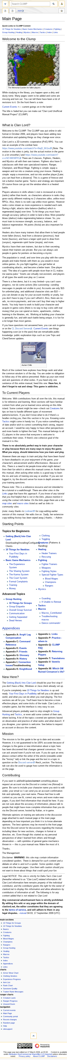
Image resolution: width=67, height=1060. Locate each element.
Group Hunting (8, 32)
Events (23, 648)
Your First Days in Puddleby (23, 693)
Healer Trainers (49, 553)
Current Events (9, 107)
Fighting (57, 29)
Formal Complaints (18, 581)
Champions (50, 582)
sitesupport (7, 1029)
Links (55, 32)
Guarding (46, 598)
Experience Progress (12, 979)
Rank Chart (8, 985)
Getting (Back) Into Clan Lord (21, 683)
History (23, 659)
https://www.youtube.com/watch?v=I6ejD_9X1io (26, 148)
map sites (7, 503)
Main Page (5, 11)
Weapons (46, 568)
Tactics (43, 32)
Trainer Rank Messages (13, 992)
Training (13, 585)
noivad (23, 913)
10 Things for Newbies (11, 29)
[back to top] (34, 1036)
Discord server (25, 762)
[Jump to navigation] (5, 4)
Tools (62, 11)
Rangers (49, 586)
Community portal (10, 1016)
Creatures (48, 29)
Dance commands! (51, 623)
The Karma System (19, 574)
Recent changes (10, 1020)
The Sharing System (19, 571)
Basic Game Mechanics (32, 29)
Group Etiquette (17, 606)
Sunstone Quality (10, 989)
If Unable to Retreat (51, 602)
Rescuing (46, 557)
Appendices (11, 628)
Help (5, 1026)
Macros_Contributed (52, 613)
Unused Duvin (9, 1004)
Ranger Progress (10, 1001)
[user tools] (62, 4)
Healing (19, 32)
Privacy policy (24, 1056)
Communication (17, 613)
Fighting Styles (49, 571)
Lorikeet (29, 511)
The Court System (18, 578)
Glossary (24, 655)
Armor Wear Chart (10, 973)
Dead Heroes (15, 620)
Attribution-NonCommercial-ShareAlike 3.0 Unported (30, 1054)
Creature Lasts (9, 998)
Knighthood (25, 669)
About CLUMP (39, 1056)
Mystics (27, 32)
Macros (35, 32)
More (20, 11)
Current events (9, 1010)
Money (12, 588)
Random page (9, 1023)
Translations (58, 658)
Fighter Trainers (49, 564)
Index (49, 32)
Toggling (46, 539)
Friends (23, 651)
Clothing (46, 535)
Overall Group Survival (20, 610)
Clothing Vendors (10, 976)
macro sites (23, 503)
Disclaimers (52, 1056)
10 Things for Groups (20, 603)
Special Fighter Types (52, 575)
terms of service (17, 910)
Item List (6, 982)
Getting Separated (18, 617)
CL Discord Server (21, 328)
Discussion (12, 11)
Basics (6, 929)
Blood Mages (51, 579)
